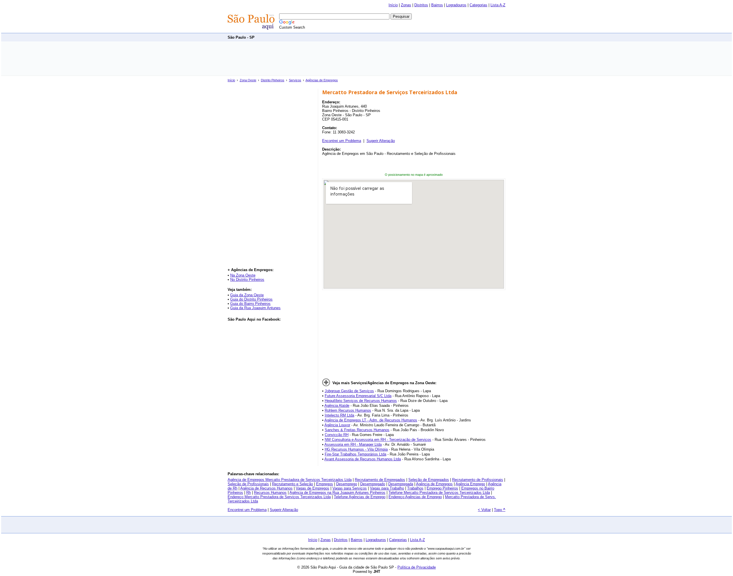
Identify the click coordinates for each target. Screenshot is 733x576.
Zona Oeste (248, 80)
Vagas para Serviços (349, 488)
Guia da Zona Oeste (247, 295)
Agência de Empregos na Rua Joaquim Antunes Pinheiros (337, 492)
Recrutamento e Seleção (292, 484)
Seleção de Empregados (428, 480)
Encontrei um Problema (341, 141)
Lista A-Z (497, 5)
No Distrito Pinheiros (247, 279)
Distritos (421, 5)
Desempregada (400, 484)
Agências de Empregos (322, 80)
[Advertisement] (401, 37)
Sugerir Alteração (380, 141)
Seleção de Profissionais (248, 484)
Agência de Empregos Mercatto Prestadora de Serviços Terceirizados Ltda (290, 480)
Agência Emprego (470, 484)
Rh (248, 492)
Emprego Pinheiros (442, 488)
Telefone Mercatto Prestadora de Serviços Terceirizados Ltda (439, 492)
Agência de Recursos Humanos (266, 488)
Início (393, 5)
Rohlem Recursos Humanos (348, 410)
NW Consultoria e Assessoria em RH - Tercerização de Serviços (378, 439)
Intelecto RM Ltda (339, 415)
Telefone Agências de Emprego (359, 497)
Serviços (295, 80)
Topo (499, 510)
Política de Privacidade (416, 567)
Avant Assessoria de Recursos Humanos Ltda (362, 459)
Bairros (437, 5)
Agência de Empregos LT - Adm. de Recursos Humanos (370, 420)
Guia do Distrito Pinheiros (251, 299)
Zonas (406, 5)
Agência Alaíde (336, 405)
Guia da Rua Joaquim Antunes (255, 308)
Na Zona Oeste (242, 275)
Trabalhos (415, 488)
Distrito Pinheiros (272, 80)
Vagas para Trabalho (387, 488)
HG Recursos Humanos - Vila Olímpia (356, 449)
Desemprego (346, 484)
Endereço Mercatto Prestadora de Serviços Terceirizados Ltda (279, 497)
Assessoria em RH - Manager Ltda (353, 444)
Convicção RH (336, 435)
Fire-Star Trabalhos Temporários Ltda (355, 454)
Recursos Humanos (270, 492)
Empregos (324, 484)
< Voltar (484, 510)
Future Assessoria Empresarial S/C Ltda (358, 396)
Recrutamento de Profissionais (477, 480)
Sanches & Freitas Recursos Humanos (357, 430)
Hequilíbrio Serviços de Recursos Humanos (361, 401)
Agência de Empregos (434, 484)
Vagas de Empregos (312, 488)
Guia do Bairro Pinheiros (250, 303)
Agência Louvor (337, 425)
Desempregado (372, 484)
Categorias (478, 5)
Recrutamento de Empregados (380, 480)
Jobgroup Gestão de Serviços (349, 391)
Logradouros (456, 5)
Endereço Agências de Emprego (415, 497)
